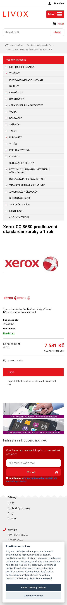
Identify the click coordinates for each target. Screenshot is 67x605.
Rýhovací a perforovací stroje (27, 179)
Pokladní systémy (19, 150)
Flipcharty (15, 137)
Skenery (14, 86)
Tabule (13, 131)
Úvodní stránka (16, 45)
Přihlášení (59, 3)
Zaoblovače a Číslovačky (24, 192)
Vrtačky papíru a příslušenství (27, 185)
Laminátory (16, 92)
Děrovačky (15, 118)
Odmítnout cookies (33, 595)
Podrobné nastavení (41, 578)
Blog (10, 513)
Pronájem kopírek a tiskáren (26, 80)
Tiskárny (14, 73)
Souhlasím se (31, 479)
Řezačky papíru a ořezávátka (26, 105)
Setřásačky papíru (20, 198)
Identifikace (16, 211)
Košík (60, 23)
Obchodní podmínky (19, 508)
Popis (11, 372)
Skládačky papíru (19, 204)
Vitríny (13, 144)
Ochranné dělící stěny (22, 163)
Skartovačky (17, 99)
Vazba (13, 112)
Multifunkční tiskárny (21, 67)
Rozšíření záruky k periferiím (39, 45)
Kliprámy (14, 156)
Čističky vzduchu (19, 217)
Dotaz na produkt (15, 360)
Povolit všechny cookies (33, 587)
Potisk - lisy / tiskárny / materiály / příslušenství (29, 171)
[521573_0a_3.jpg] (31, 264)
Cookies (12, 518)
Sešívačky (15, 124)
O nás (11, 502)
